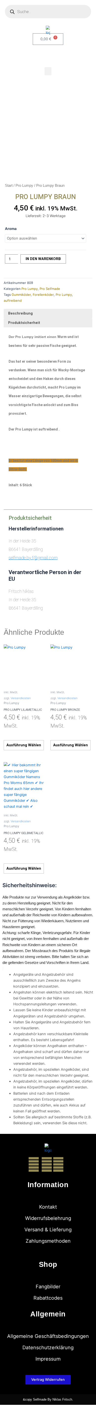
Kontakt (48, 1207)
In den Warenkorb (43, 259)
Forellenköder (43, 295)
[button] (48, 71)
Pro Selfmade (50, 289)
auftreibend (13, 300)
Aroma (10, 228)
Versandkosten (21, 698)
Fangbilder (48, 1287)
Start (9, 185)
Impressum (48, 1359)
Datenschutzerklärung (48, 1347)
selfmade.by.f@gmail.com (33, 557)
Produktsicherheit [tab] (24, 322)
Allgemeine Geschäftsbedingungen (48, 1336)
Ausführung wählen (23, 745)
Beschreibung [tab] (20, 313)
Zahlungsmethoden (48, 1241)
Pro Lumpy (24, 185)
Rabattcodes (48, 1298)
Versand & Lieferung (48, 1230)
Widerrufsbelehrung (48, 1218)
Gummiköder (21, 295)
